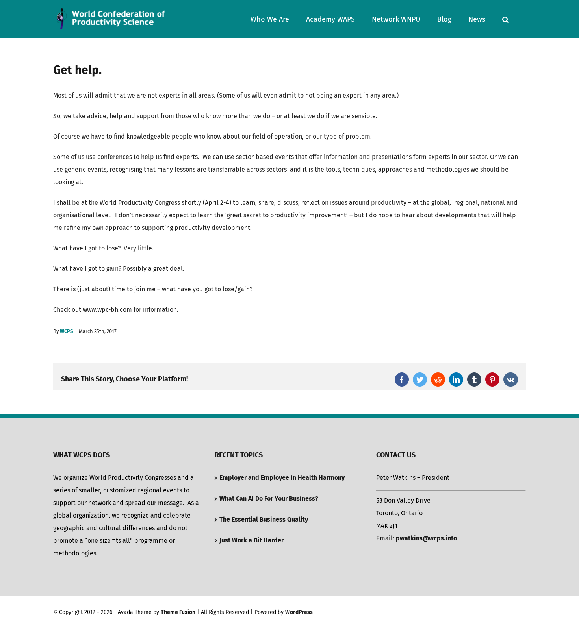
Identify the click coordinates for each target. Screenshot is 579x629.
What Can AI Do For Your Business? (268, 498)
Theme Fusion (178, 612)
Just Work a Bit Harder (251, 540)
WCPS (66, 331)
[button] (505, 19)
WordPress (299, 612)
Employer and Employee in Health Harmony (282, 477)
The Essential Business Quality (263, 519)
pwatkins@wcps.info (426, 538)
